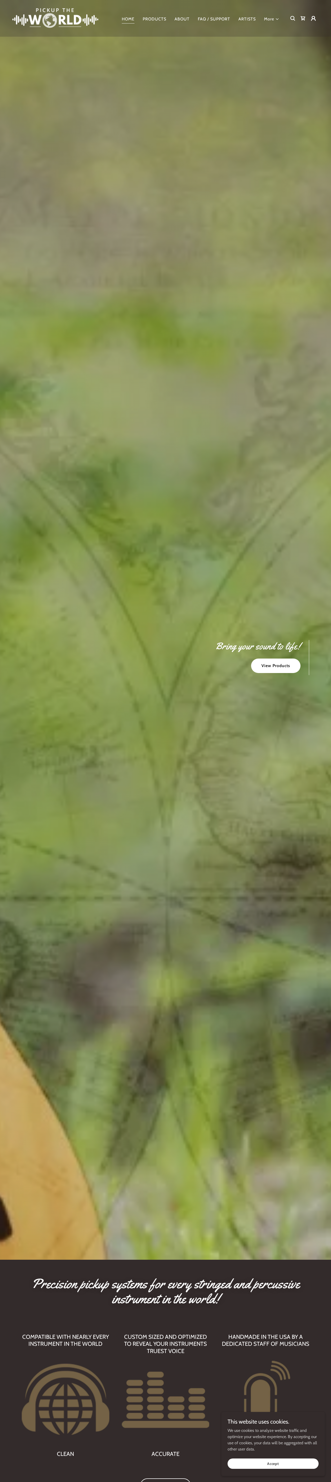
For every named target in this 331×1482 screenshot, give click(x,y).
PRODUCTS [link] (154, 19)
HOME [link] (128, 19)
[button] (271, 19)
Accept (273, 1463)
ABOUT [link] (182, 19)
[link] (55, 18)
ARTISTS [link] (247, 19)
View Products (275, 665)
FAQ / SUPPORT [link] (214, 19)
